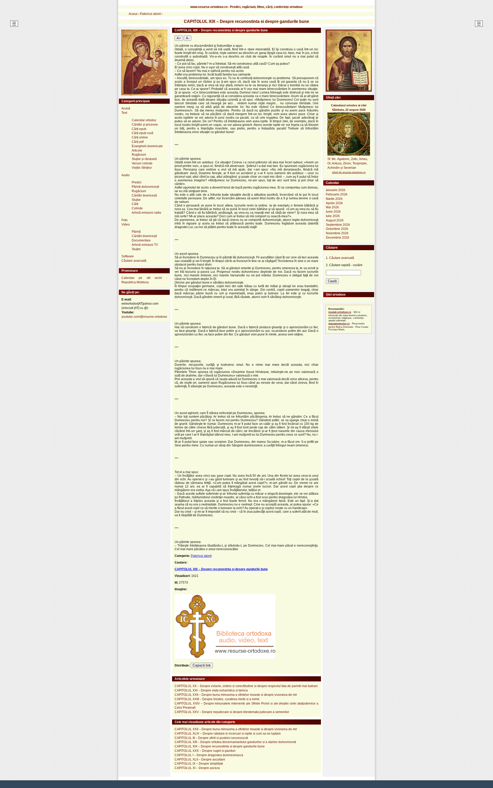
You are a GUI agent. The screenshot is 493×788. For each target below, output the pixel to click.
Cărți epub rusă (142, 133)
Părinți (136, 231)
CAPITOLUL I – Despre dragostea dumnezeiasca (209, 755)
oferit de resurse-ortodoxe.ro (349, 172)
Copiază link (202, 665)
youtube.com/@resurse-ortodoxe (144, 316)
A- (187, 38)
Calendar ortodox (144, 120)
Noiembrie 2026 (337, 233)
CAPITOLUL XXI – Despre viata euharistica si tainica (211, 690)
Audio (125, 175)
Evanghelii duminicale (147, 146)
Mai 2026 (332, 207)
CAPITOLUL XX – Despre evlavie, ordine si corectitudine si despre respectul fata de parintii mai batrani (246, 686)
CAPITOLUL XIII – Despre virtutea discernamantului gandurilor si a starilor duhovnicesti (235, 742)
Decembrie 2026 (337, 237)
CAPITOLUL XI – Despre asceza (197, 768)
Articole (137, 150)
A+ (179, 38)
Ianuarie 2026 (335, 190)
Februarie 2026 (336, 194)
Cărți (135, 204)
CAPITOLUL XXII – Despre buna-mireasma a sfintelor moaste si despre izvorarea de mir (236, 695)
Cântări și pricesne (145, 124)
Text (124, 113)
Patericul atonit (201, 556)
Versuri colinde (142, 163)
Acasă (125, 108)
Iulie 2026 (333, 216)
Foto (124, 220)
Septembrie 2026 (338, 225)
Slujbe (136, 200)
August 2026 (335, 220)
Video (125, 224)
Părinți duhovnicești (145, 187)
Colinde (137, 208)
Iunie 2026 (333, 211)
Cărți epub (139, 129)
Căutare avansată (133, 260)
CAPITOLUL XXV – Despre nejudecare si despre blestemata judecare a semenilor (232, 712)
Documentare (141, 240)
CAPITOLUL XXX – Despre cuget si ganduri (205, 751)
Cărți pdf (138, 142)
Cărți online (140, 137)
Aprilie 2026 (334, 203)
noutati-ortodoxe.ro (339, 312)
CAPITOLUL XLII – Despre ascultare (200, 759)
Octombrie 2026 (337, 229)
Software (127, 256)
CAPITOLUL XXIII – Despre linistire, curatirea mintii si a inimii (217, 699)
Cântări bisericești (144, 195)
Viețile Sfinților (142, 168)
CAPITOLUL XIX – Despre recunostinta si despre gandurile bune (221, 569)
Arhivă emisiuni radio (146, 212)
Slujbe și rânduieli (144, 159)
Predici (136, 182)
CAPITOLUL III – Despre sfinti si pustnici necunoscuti (211, 738)
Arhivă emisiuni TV (145, 245)
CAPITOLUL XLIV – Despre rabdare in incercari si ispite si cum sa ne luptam (228, 733)
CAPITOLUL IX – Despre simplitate (199, 763)
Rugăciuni (139, 154)
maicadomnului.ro (339, 323)
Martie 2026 (334, 199)
